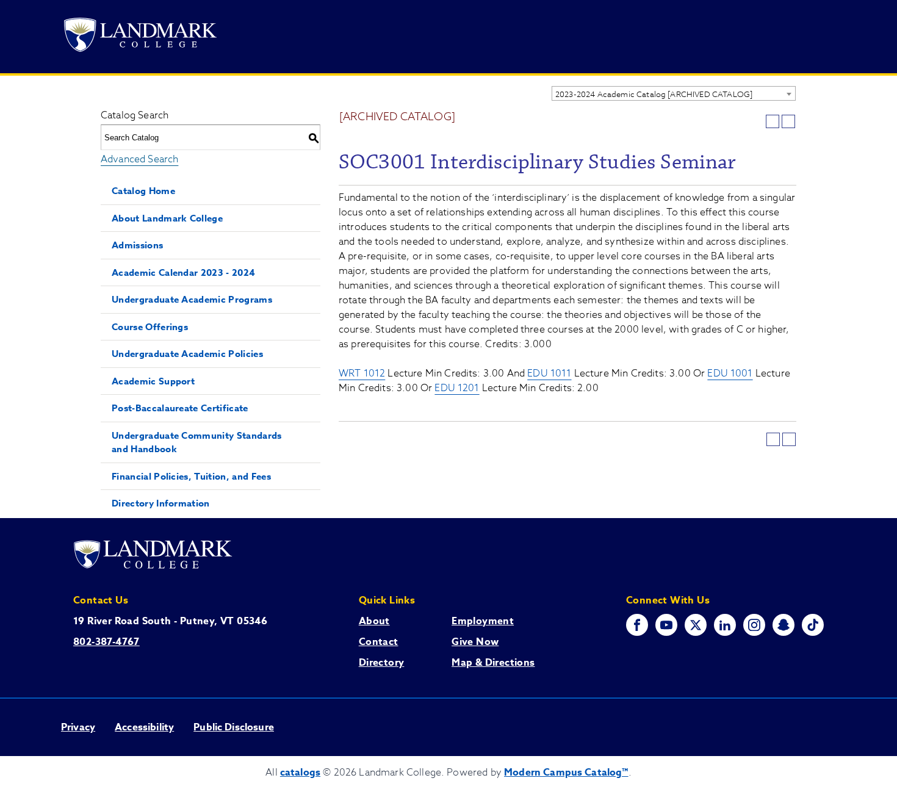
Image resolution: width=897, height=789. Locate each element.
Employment (483, 621)
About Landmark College (167, 218)
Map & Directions (493, 662)
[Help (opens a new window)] (788, 121)
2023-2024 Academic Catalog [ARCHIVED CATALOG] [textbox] (653, 93)
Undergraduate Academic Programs (192, 299)
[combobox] (674, 93)
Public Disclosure (233, 727)
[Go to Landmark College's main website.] (140, 36)
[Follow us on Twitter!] (696, 625)
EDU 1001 (729, 373)
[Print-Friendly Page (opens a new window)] (772, 121)
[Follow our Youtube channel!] (666, 625)
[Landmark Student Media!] (813, 625)
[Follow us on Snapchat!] (783, 625)
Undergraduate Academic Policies (187, 353)
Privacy (78, 727)
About (374, 621)
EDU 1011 (549, 373)
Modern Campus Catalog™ (566, 772)
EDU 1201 (456, 388)
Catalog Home (143, 190)
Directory (382, 662)
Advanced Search (139, 159)
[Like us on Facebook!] (637, 625)
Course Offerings (150, 326)
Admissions (137, 245)
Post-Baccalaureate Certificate (180, 408)
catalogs (300, 772)
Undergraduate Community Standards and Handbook (197, 442)
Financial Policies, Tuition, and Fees (191, 476)
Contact (378, 642)
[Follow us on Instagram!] (754, 625)
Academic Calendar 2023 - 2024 (183, 272)
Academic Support (153, 381)
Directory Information (161, 503)
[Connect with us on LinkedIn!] (725, 625)
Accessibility (144, 727)
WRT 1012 (362, 373)
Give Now (475, 642)
